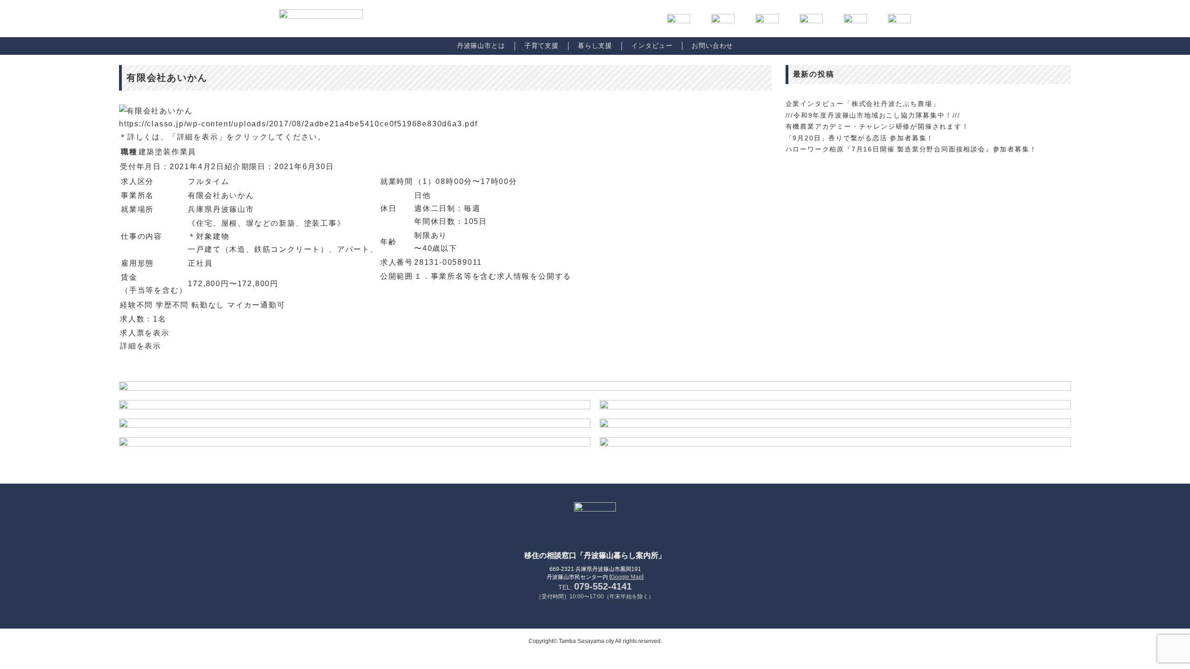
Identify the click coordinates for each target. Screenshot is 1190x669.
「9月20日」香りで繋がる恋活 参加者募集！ (860, 138)
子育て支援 (541, 45)
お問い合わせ (712, 45)
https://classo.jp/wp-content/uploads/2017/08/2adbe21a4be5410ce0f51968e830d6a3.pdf (298, 124)
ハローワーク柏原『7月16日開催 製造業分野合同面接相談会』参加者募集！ (911, 149)
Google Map (626, 577)
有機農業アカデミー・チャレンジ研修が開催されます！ (877, 126)
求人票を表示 (145, 333)
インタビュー (652, 45)
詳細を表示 (140, 346)
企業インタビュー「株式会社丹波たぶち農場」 (863, 103)
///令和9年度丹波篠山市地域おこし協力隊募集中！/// (873, 115)
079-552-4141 (603, 586)
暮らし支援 (595, 45)
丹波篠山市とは (481, 45)
